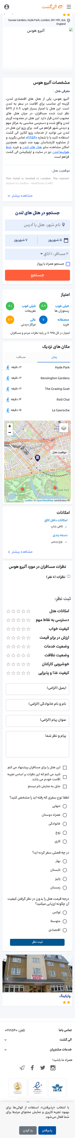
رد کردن (28, 1130)
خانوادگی (54, 823)
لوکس (56, 912)
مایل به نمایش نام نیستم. (43, 786)
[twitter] (42, 1068)
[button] (54, 487)
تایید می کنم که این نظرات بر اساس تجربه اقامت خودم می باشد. (33, 777)
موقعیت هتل (59, 452)
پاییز (57, 878)
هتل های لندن (32, 147)
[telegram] (22, 1068)
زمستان (55, 887)
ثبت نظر (37, 942)
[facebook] (32, 1068)
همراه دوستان (51, 815)
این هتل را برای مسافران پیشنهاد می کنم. (33, 767)
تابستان (55, 870)
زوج (57, 832)
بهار (57, 861)
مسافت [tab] (21, 357)
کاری (57, 841)
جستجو (37, 275)
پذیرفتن (47, 1130)
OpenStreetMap (44, 501)
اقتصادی (54, 930)
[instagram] (53, 1068)
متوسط (55, 921)
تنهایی (56, 806)
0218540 (31, 137)
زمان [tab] (54, 357)
